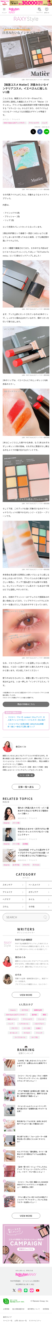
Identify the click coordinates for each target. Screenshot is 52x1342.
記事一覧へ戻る (26, 787)
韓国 (44, 1014)
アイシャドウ (34, 123)
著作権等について (34, 1309)
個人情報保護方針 (18, 1309)
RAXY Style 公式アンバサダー (15, 123)
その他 (31, 906)
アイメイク (16, 119)
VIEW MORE (26, 995)
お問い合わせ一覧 (21, 1320)
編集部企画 (38, 1010)
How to (6, 823)
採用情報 (46, 1309)
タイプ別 (34, 1037)
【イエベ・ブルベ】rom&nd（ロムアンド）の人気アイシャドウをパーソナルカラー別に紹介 (26, 718)
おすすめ (16, 865)
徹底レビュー (12, 1019)
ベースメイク (34, 884)
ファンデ (39, 1033)
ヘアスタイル (23, 1024)
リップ (44, 123)
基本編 (34, 1014)
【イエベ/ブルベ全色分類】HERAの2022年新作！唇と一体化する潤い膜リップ (26, 725)
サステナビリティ (35, 1320)
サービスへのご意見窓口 (31, 1281)
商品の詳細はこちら (26, 704)
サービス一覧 (7, 1320)
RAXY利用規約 (15, 1281)
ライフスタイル (20, 1037)
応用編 (25, 844)
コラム (5, 906)
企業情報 (6, 1309)
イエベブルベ (39, 1024)
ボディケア (33, 892)
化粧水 (38, 1028)
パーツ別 (16, 823)
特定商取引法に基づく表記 (25, 1284)
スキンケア (7, 884)
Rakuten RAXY (14, 10)
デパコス (36, 865)
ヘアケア (6, 899)
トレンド (41, 1019)
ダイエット (13, 1033)
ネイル (31, 899)
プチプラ (26, 865)
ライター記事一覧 (26, 775)
